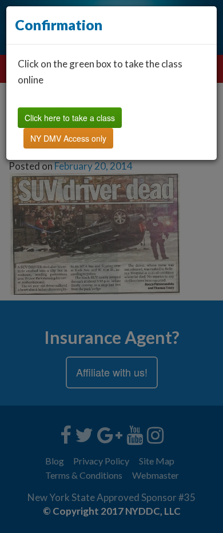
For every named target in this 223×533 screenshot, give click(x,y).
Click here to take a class (70, 117)
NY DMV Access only (68, 138)
